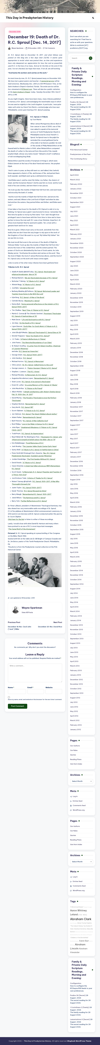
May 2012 (74, 711)
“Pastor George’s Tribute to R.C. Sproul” (42, 368)
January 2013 (75, 675)
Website (49, 687)
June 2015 (74, 543)
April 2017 (74, 443)
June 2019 (74, 325)
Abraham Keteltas (80, 929)
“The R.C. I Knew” (33, 372)
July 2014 (74, 593)
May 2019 (74, 329)
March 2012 (74, 720)
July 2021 (74, 211)
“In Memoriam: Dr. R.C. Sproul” (36, 375)
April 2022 (74, 175)
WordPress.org (79, 810)
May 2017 (74, 439)
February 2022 (76, 184)
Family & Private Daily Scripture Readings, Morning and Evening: (79, 76)
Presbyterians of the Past (80, 154)
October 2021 (75, 198)
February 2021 (76, 234)
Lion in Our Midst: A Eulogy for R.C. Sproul (37, 424)
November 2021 (76, 193)
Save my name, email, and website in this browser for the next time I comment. (35, 699)
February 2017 (76, 452)
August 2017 (75, 425)
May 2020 (74, 275)
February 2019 (76, 343)
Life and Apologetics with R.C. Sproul (36, 320)
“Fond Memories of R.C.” (35, 443)
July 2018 (74, 375)
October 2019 (75, 307)
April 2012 (74, 716)
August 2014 (75, 589)
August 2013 (75, 643)
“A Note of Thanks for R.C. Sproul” (40, 478)
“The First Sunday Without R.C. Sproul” (41, 459)
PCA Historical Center (79, 150)
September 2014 (76, 584)
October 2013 (75, 634)
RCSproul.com (26, 89)
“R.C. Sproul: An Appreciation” (32, 434)
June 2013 (74, 652)
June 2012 (74, 707)
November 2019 (76, 302)
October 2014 (75, 580)
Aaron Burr (84, 941)
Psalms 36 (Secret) (78, 102)
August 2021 (75, 207)
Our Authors (75, 746)
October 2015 (75, 525)
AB (82, 934)
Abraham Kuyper (74, 941)
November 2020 (76, 248)
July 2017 (74, 429)
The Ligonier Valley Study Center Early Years (39, 446)
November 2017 (76, 411)
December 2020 (76, 243)
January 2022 (75, 189)
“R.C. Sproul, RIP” (27, 407)
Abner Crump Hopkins (84, 923)
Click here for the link (16, 519)
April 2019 (74, 334)
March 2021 (74, 230)
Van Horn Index (76, 764)
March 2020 (75, 284)
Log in (75, 796)
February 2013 (76, 670)
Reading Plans (75, 759)
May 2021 (74, 220)
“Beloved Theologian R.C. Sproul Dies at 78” (44, 332)
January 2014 (75, 620)
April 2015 (74, 552)
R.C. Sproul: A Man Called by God (35, 421)
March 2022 (75, 180)
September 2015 (76, 529)
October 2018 (75, 361)
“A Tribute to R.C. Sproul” (31, 284)
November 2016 (76, 466)
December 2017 (76, 407)
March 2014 (75, 611)
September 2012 (76, 693)
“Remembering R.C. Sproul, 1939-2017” (37, 494)
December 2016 (76, 461)
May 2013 (74, 657)
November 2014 (76, 575)
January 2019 (75, 348)
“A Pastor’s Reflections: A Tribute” (33, 339)
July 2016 (74, 484)
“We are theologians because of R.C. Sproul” (41, 278)
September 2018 (76, 366)
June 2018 (74, 380)
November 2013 (76, 629)
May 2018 (74, 384)
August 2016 (75, 480)
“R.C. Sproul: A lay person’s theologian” (36, 382)
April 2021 (74, 225)
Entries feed (77, 801)
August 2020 (75, 261)
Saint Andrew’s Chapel (21, 92)
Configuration (75, 90)
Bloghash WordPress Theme (79, 1041)
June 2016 (74, 489)
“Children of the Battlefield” (79, 937)
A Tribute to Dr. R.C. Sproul (34, 411)
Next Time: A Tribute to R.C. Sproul (35, 310)
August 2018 (75, 370)
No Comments (50, 48)
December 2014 (76, 570)
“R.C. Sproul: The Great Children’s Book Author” (39, 414)
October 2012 (75, 689)
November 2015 (76, 520)
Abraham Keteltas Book (81, 932)
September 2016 (76, 475)
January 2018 (75, 402)
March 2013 (74, 666)
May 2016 (74, 493)
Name (11, 687)
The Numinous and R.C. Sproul (34, 498)
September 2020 (77, 257)
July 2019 (74, 320)
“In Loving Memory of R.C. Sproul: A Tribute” (41, 385)
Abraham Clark (80, 919)
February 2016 (76, 507)
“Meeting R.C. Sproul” (32, 301)
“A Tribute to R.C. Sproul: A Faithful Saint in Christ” (40, 450)
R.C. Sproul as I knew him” (28, 351)
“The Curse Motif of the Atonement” (22, 529)
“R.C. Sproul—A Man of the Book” (32, 297)
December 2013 (76, 625)
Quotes (73, 755)
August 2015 (75, 534)
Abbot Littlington (87, 934)
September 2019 (76, 311)
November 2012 (76, 684)
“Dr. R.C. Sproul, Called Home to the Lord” (37, 365)
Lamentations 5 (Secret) (80, 126)
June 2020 (74, 270)
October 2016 (75, 470)
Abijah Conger (88, 907)
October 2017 (75, 416)
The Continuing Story (78, 159)
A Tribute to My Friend (33, 388)
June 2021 (74, 216)
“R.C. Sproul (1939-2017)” (32, 355)
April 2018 (74, 389)
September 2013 (76, 639)
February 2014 (76, 616)
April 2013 (74, 661)
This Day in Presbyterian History (30, 18)
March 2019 (74, 339)
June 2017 (74, 434)
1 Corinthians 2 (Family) (79, 114)
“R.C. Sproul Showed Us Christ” (35, 491)
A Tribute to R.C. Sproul (35, 281)
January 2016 (75, 511)
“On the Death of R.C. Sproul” (30, 323)
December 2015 (76, 516)
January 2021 (75, 239)
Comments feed (79, 805)
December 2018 (14, 31)
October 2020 (76, 252)
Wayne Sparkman (32, 607)
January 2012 (75, 729)
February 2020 (76, 289)
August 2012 (75, 698)
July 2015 (74, 539)
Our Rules (74, 750)
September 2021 (76, 202)
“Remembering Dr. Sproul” (32, 417)
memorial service (47, 81)
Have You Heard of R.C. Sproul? (38, 336)
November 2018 (76, 357)
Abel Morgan (73, 923)
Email (30, 687)
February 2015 (76, 561)
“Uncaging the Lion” (26, 288)
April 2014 (74, 607)
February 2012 (76, 725)
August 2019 (75, 316)
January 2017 (75, 457)
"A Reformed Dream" (77, 907)
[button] (27, 612)
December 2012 (76, 679)
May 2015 (74, 548)
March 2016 (74, 502)
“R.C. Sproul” (27, 358)
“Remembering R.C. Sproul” (44, 378)
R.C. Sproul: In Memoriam (34, 361)
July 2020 (74, 266)
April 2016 (74, 498)
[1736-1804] (82, 915)
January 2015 (75, 566)
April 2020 (74, 280)
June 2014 (74, 598)
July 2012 (74, 702)
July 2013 (74, 648)
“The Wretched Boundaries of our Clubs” (36, 343)
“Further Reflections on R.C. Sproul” (33, 501)
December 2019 (76, 298)
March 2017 (74, 448)
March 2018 (74, 393)
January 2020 (75, 293)
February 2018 (76, 398)
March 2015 (74, 557)
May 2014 (74, 602)
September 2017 (76, 420)
